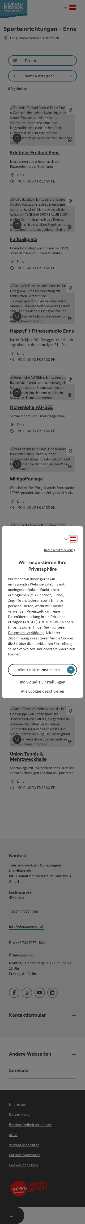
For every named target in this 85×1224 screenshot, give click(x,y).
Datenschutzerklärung (59, 550)
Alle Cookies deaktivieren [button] (42, 691)
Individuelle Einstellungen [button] (42, 682)
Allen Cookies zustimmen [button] (39, 669)
